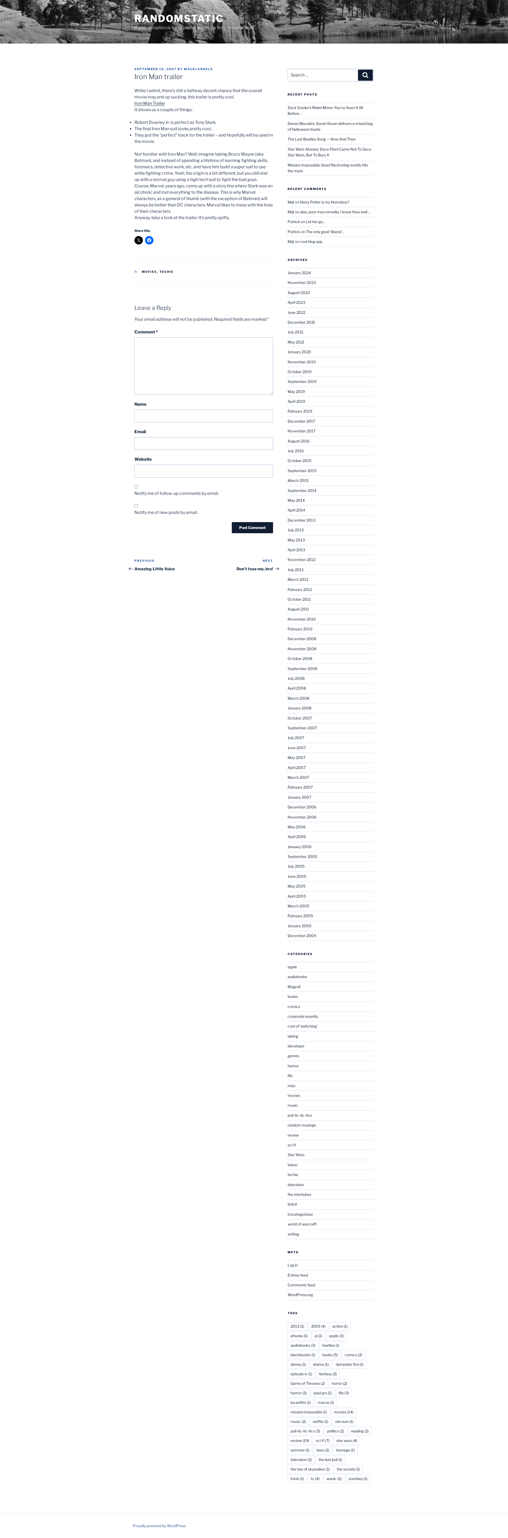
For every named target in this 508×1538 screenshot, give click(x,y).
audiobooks (297, 976)
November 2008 (302, 648)
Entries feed (298, 1275)
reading (360, 1431)
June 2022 (296, 312)
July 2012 (295, 569)
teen (322, 1450)
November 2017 (301, 431)
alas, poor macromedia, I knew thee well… (335, 212)
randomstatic (179, 18)
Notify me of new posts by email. (166, 512)
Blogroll (294, 986)
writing (293, 1234)
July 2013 (296, 530)
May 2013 (296, 540)
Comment (146, 331)
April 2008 (297, 688)
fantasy (328, 1374)
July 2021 (295, 332)
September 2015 (302, 470)
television (296, 1184)
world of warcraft (302, 1224)
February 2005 (300, 915)
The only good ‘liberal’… (325, 231)
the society (348, 1469)
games (293, 1055)
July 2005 (296, 866)
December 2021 (301, 322)
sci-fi (292, 1145)
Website (143, 459)
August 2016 (299, 441)
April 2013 (296, 550)
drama (321, 1364)
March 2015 (298, 480)
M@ (291, 202)
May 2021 (296, 342)
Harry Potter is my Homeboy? (324, 202)
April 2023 (296, 302)
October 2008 (300, 658)
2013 (297, 1326)
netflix (320, 1421)
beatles (330, 1345)
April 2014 (296, 510)
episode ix (301, 1374)
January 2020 (299, 352)
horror (339, 1383)
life (290, 1075)
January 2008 (299, 708)
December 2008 (302, 638)
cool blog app (311, 241)
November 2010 (302, 619)
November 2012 (301, 559)
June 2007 (297, 747)
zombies (358, 1478)
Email (140, 431)
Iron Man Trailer (149, 103)
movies (149, 272)
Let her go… (315, 221)
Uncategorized (300, 1214)
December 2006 (302, 807)
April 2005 (297, 896)
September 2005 (302, 856)
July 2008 (296, 678)
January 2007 (299, 797)
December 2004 (302, 935)
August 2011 (298, 609)
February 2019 (300, 411)
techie (167, 272)
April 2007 (297, 767)
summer (300, 1450)
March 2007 (298, 777)
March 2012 (298, 579)
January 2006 (299, 846)
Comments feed (301, 1285)
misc (292, 1085)
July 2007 (296, 737)
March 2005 (298, 906)
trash (297, 1478)
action (340, 1326)
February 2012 (300, 589)
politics (335, 1431)
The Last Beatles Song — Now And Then (322, 139)
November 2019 (302, 362)
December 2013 (301, 520)
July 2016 (296, 451)
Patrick (294, 221)
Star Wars (296, 1154)
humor (293, 1066)
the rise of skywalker (310, 1469)
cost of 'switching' (303, 1026)
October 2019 (299, 371)
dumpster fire (350, 1364)
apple (292, 967)
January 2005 (299, 926)
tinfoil (292, 1204)
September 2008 (302, 668)
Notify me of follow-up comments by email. (176, 493)
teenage (345, 1450)
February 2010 (300, 629)
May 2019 (296, 391)
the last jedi (330, 1459)
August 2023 (299, 292)
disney (298, 1364)
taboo (292, 1164)
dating (293, 1036)
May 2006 (297, 827)
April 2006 (297, 836)
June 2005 (297, 876)
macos (326, 1402)
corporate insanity (303, 1016)
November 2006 (302, 817)
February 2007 (300, 787)
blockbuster (303, 1354)
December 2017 (301, 421)
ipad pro (323, 1393)
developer (296, 1046)
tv (315, 1478)
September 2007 (302, 728)
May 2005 (297, 886)
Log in (293, 1265)
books (293, 996)
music (293, 1105)
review (293, 1135)
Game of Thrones (308, 1383)
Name (140, 404)
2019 (318, 1326)
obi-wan (344, 1421)
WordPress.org (300, 1294)
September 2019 (302, 381)
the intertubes (299, 1194)
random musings (302, 1125)
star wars (346, 1440)
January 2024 (299, 272)
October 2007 (300, 718)
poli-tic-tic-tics (300, 1115)
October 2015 (299, 460)
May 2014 (296, 500)
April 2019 (296, 401)
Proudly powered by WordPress (159, 1525)
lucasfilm (301, 1402)
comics (294, 1006)
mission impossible (309, 1412)
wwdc (334, 1478)
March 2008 (298, 698)
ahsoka (299, 1335)
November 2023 (302, 282)
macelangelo (198, 69)
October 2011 (299, 599)
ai (318, 1335)
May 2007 (296, 757)
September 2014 (302, 490)
